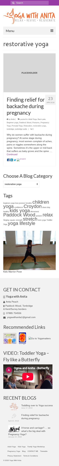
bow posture (20, 203)
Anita (13, 119)
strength (19, 220)
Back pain (42, 119)
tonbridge (10, 129)
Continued (12, 154)
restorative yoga (39, 126)
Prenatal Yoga (17, 126)
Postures (35, 122)
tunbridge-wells (21, 129)
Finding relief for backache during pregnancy (35, 417)
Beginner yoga (12, 122)
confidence (18, 207)
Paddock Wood (25, 122)
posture (39, 216)
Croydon (33, 206)
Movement (34, 212)
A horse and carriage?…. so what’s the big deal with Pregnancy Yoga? (29, 431)
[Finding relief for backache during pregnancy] (29, 72)
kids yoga (20, 210)
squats (12, 220)
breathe (29, 203)
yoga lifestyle (21, 223)
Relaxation (28, 126)
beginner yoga (9, 203)
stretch (30, 219)
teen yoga (42, 220)
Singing (6, 220)
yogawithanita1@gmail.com (21, 317)
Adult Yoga (32, 119)
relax (48, 214)
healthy (6, 212)
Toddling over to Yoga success (37, 405)
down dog (46, 207)
